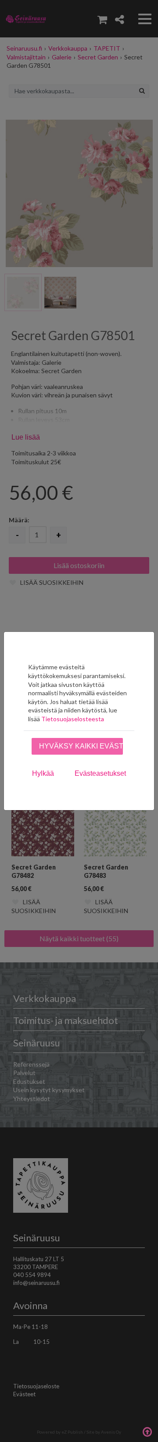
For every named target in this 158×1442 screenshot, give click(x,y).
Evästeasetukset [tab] (100, 773)
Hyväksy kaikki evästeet (81, 746)
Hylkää (43, 773)
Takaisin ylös (147, 1431)
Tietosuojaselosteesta (72, 719)
